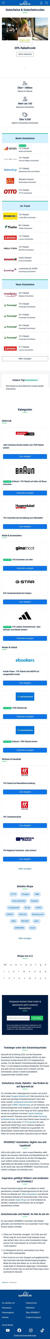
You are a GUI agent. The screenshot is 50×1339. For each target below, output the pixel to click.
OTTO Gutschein (29, 1122)
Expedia (34, 901)
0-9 (5, 965)
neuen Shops (21, 1200)
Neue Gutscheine (29, 1194)
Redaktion (30, 1308)
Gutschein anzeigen (25, 493)
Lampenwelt (13, 908)
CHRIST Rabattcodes (21, 1105)
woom (32, 928)
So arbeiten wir (8, 1303)
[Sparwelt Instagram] (31, 1330)
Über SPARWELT (33, 1312)
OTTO (13, 894)
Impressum (7, 1308)
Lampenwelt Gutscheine (23, 1102)
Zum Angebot (25, 456)
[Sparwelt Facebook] (19, 1330)
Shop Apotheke (18, 901)
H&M (37, 894)
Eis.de (27, 908)
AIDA (13, 921)
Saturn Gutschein (35, 1113)
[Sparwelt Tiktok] (42, 1330)
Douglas (25, 894)
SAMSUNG (19, 928)
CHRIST (10, 914)
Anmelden (37, 1018)
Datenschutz (31, 1303)
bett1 (36, 921)
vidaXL (39, 908)
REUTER (25, 921)
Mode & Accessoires (12, 535)
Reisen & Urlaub (9, 647)
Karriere (5, 1317)
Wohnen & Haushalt (11, 759)
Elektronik (6, 421)
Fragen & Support (33, 1317)
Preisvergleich (8, 1312)
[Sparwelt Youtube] (8, 1330)
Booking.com (38, 914)
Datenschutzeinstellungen (25, 1335)
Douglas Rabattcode (20, 1096)
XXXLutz (22, 914)
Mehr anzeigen (25, 54)
